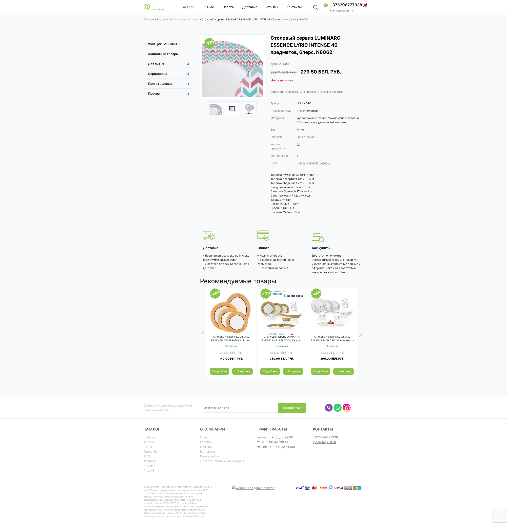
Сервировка (169, 74)
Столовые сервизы (330, 91)
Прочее (169, 93)
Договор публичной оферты (222, 461)
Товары (161, 19)
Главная (149, 19)
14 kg (300, 129)
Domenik (150, 451)
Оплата (228, 7)
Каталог (187, 7)
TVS (147, 456)
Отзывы (272, 7)
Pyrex (148, 447)
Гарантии (207, 442)
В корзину (243, 371)
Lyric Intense (191, 19)
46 (298, 144)
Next (259, 67)
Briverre (149, 466)
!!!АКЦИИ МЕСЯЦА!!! (164, 44)
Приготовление (169, 83)
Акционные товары (163, 54)
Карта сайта (209, 456)
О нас (209, 7)
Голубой (312, 163)
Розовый (325, 163)
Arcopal (149, 442)
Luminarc (174, 19)
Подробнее (219, 371)
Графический (305, 136)
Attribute (150, 461)
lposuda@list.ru (324, 442)
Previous (206, 67)
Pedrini (149, 470)
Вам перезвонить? (342, 10)
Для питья (169, 64)
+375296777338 (346, 5)
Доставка (249, 7)
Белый (301, 163)
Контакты (294, 7)
